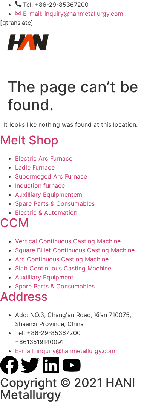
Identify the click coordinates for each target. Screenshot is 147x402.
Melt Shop (29, 140)
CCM (14, 222)
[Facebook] (9, 365)
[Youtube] (71, 365)
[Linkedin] (50, 365)
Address (23, 296)
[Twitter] (30, 365)
